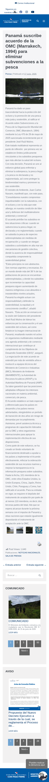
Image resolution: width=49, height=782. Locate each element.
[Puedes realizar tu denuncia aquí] (43, 776)
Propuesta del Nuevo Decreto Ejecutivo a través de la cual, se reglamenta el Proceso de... (23, 719)
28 (38, 741)
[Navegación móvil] (43, 21)
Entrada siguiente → (36, 565)
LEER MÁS (13, 633)
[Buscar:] (24, 575)
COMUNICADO (18, 621)
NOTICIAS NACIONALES (29, 553)
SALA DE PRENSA (13, 556)
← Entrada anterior (12, 565)
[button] (38, 21)
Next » (24, 651)
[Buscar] (39, 575)
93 (38, 642)
